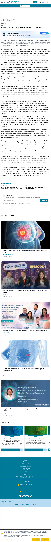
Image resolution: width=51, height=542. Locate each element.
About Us (22, 504)
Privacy (25, 474)
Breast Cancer (5, 209)
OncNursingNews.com (25, 466)
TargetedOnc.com (25, 468)
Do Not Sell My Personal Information (25, 476)
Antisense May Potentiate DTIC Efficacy (36, 187)
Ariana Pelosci (7, 332)
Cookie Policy (19, 536)
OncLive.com (25, 465)
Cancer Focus (24, 5)
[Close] (48, 531)
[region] (25, 535)
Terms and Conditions (25, 473)
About (25, 460)
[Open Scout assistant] (43, 2)
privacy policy (27, 203)
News (27, 504)
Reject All (45, 539)
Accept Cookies (35, 539)
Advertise (25, 462)
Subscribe (43, 200)
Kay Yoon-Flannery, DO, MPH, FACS (11, 413)
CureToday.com (25, 463)
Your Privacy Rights (25, 477)
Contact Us (33, 504)
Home (16, 504)
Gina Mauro (6, 294)
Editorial (25, 469)
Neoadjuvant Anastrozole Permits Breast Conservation (10, 188)
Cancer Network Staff (9, 254)
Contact (25, 471)
